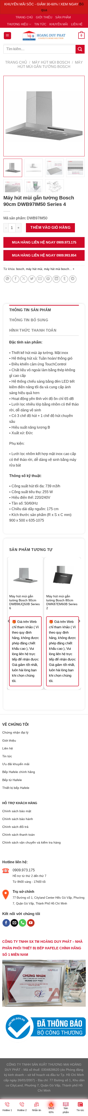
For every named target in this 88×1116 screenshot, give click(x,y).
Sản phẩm (63, 17)
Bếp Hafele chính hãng (18, 772)
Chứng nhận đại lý (15, 732)
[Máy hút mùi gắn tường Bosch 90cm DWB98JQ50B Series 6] (25, 575)
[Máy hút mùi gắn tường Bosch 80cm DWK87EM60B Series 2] (62, 575)
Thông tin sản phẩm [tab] (30, 310)
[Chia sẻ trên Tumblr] (64, 279)
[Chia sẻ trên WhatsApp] (7, 279)
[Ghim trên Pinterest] (48, 279)
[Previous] (9, 630)
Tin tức (40, 24)
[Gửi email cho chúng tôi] (14, 923)
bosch (20, 269)
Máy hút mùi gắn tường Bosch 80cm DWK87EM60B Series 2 (61, 602)
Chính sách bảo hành (17, 819)
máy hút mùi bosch (56, 269)
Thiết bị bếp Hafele (15, 788)
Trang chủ (24, 17)
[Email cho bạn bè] (40, 279)
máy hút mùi (34, 269)
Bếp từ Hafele (12, 780)
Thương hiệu (17, 24)
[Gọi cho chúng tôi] (22, 923)
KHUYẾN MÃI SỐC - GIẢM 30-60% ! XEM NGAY (41, 4)
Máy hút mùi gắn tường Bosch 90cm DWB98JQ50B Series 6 (24, 602)
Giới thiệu (44, 17)
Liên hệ (77, 24)
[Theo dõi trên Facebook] (6, 923)
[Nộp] (80, 49)
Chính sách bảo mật (16, 811)
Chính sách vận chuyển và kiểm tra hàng (31, 842)
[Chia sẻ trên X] (24, 279)
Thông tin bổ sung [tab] (28, 320)
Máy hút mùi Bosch (51, 62)
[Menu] (7, 35)
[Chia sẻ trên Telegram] (72, 279)
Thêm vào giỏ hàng (50, 227)
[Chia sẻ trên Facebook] (15, 279)
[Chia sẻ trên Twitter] (32, 279)
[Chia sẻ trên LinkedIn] (56, 279)
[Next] (79, 630)
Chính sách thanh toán (18, 834)
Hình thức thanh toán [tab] (32, 330)
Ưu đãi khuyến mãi (15, 764)
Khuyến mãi (58, 24)
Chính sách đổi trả (15, 827)
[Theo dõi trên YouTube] (31, 923)
